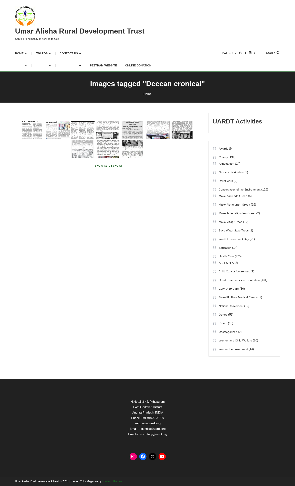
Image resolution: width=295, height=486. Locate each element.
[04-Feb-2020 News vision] (133, 149)
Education (225, 247)
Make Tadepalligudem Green (237, 213)
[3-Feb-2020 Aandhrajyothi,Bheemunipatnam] (58, 130)
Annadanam (226, 163)
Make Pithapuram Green (234, 204)
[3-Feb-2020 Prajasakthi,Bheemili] (133, 130)
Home (19, 53)
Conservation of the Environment (239, 189)
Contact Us (69, 53)
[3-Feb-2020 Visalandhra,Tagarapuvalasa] (182, 130)
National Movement (231, 306)
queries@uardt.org (153, 428)
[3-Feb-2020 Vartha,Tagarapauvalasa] (157, 130)
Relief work (226, 180)
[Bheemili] (83, 149)
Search (270, 52)
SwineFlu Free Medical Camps (238, 297)
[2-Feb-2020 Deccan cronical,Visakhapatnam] (33, 130)
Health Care (226, 256)
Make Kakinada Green (233, 196)
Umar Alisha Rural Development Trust (79, 31)
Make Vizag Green (230, 221)
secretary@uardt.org (153, 434)
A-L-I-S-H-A (226, 262)
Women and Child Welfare (235, 340)
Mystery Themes (112, 481)
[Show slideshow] (108, 165)
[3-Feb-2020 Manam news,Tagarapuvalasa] (108, 130)
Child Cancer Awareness (234, 271)
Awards (42, 53)
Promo (223, 323)
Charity (223, 157)
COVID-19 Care (229, 288)
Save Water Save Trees (234, 230)
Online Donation (138, 65)
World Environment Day (234, 239)
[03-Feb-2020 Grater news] (108, 149)
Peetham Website (103, 65)
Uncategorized (228, 331)
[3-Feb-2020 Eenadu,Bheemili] (83, 130)
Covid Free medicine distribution (239, 280)
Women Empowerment (233, 349)
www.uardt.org (151, 423)
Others (223, 314)
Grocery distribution (231, 172)
